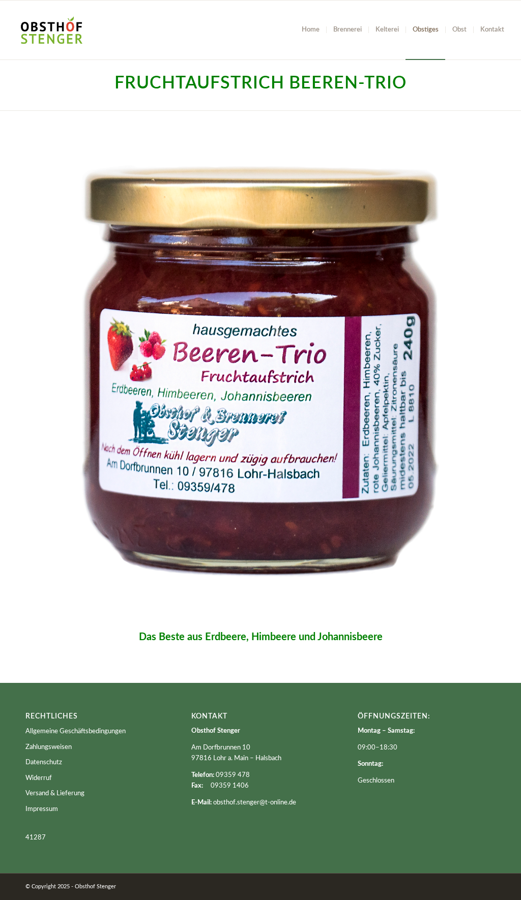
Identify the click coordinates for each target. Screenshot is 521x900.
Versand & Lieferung (54, 793)
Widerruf (38, 778)
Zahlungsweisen (48, 747)
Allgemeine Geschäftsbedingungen (75, 731)
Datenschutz (43, 762)
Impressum (41, 809)
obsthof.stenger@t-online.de (254, 802)
